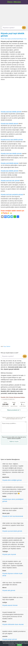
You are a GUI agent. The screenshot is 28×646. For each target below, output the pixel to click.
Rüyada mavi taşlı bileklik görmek (11, 153)
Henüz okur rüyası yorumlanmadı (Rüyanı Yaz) (13, 38)
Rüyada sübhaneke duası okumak (13, 624)
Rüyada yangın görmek (9, 639)
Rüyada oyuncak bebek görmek (12, 531)
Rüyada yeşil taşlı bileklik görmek (11, 111)
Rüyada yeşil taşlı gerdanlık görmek (12, 194)
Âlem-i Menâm (14, 2)
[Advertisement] (14, 15)
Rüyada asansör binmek (10, 605)
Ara (24, 27)
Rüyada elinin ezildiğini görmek (12, 480)
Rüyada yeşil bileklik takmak (9, 163)
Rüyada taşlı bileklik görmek (9, 171)
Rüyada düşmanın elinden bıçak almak (12, 574)
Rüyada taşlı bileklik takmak (9, 123)
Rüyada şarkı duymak (9, 554)
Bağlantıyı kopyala (14, 441)
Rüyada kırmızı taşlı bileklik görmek (12, 139)
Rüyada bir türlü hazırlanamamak (12, 516)
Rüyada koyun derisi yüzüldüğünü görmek (12, 500)
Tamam (19, 644)
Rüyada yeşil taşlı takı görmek (10, 180)
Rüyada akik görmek (8, 590)
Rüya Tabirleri (7, 346)
